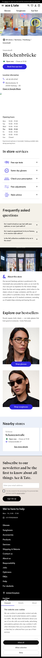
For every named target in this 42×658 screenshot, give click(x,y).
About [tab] (34, 603)
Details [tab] (21, 603)
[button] (32, 5)
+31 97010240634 (12, 518)
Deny (21, 653)
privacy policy (21, 493)
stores (6, 1)
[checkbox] (4, 491)
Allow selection (21, 648)
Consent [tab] (7, 603)
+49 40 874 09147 (12, 79)
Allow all (21, 642)
